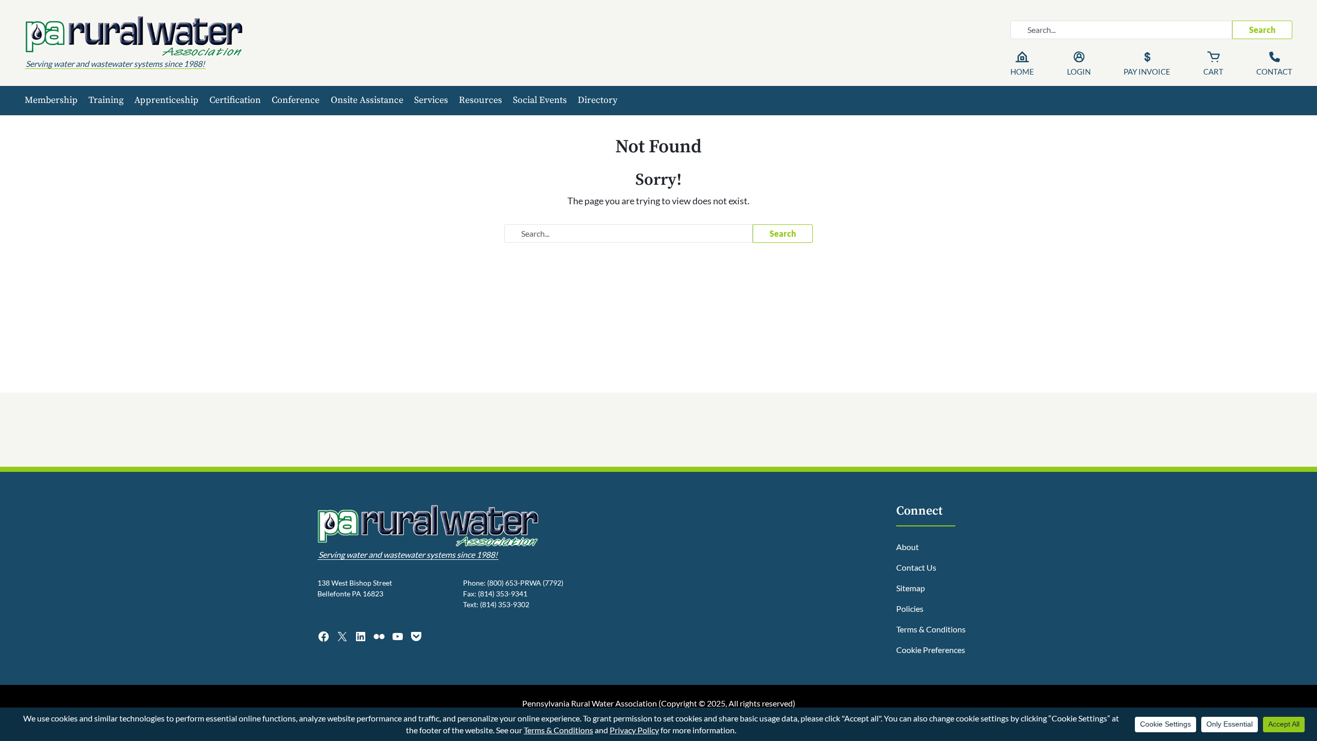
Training (105, 100)
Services (431, 100)
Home (1022, 71)
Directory (597, 100)
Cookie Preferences (930, 650)
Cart (1213, 71)
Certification (235, 100)
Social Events (540, 100)
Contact (1274, 71)
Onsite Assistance (367, 100)
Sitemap (910, 588)
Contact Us (916, 567)
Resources (480, 100)
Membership (51, 100)
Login (1079, 71)
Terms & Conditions (931, 629)
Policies (909, 608)
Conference (295, 100)
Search (1262, 29)
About (907, 547)
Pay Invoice (1147, 71)
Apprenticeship (166, 100)
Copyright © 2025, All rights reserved (727, 703)
